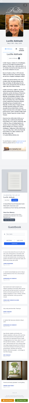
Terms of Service (18, 396)
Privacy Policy (10, 396)
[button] (14, 370)
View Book (7, 200)
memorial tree (21, 141)
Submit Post (14, 243)
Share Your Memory (9, 219)
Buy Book (15, 200)
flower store (19, 142)
